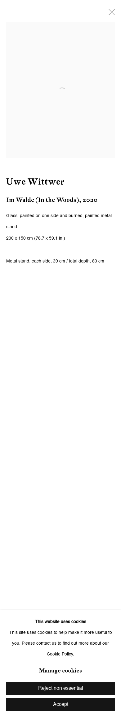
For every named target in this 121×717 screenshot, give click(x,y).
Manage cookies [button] (60, 670)
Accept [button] (60, 704)
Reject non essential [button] (60, 688)
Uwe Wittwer (35, 182)
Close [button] (110, 14)
